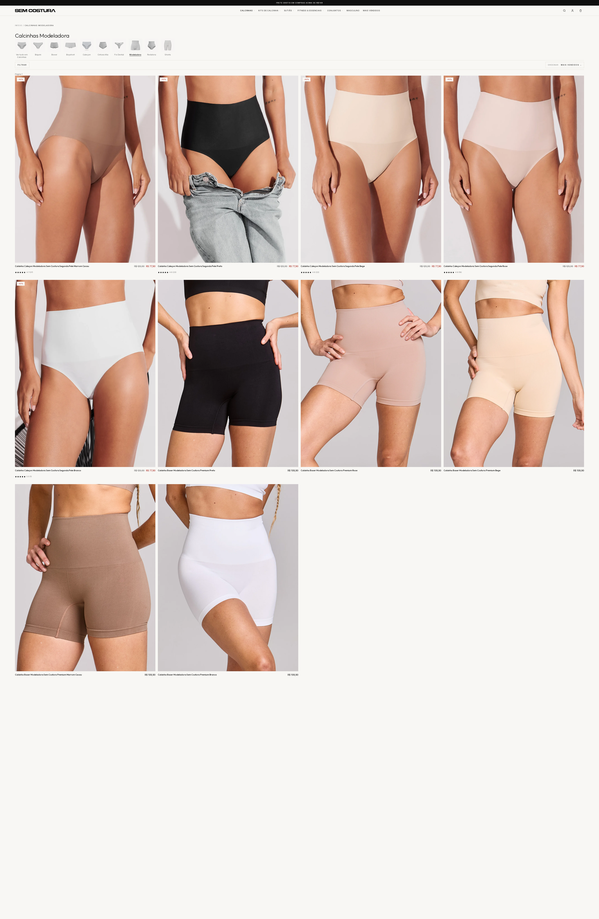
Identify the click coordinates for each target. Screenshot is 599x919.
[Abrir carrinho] (580, 10)
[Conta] (572, 10)
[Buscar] (564, 10)
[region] (299, 48)
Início (18, 25)
